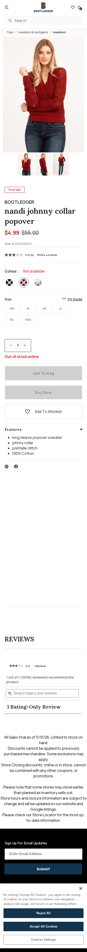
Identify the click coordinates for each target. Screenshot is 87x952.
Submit (43, 869)
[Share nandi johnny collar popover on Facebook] (16, 466)
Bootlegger (19, 202)
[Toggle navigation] (7, 7)
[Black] (9, 282)
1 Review (41, 667)
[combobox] (43, 20)
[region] (43, 915)
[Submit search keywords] (10, 20)
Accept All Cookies (43, 926)
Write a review (47, 255)
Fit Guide (75, 299)
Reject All (43, 913)
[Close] (81, 888)
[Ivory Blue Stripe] (38, 282)
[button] (27, 411)
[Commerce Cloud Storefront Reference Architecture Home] (43, 7)
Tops (9, 32)
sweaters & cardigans (33, 32)
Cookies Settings (43, 939)
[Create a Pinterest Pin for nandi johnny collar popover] (7, 466)
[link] (16, 666)
